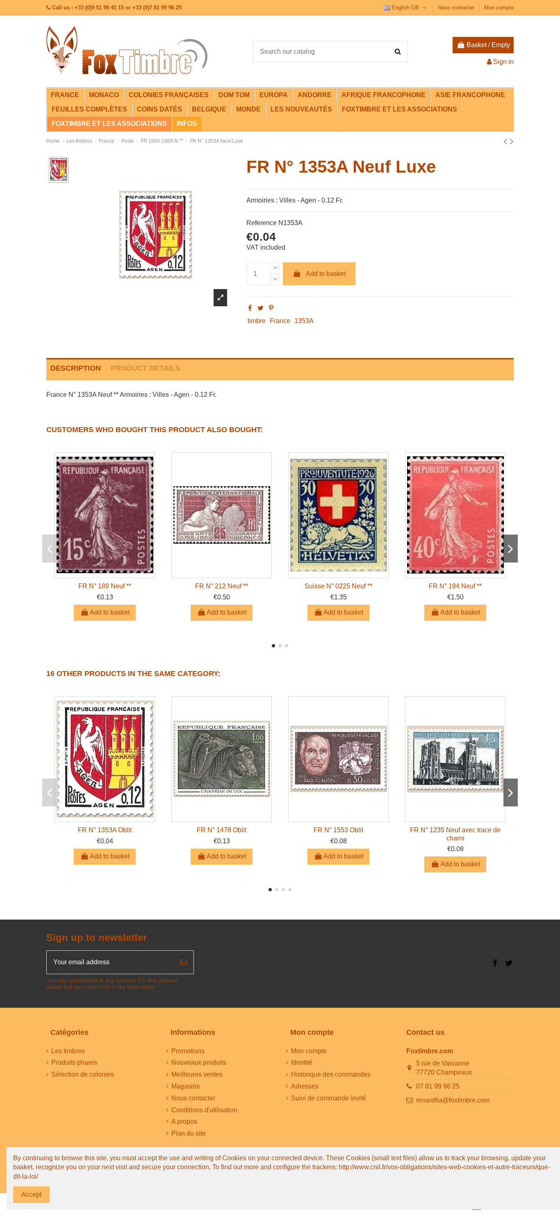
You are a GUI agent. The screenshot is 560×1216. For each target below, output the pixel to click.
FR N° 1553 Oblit (338, 830)
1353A (304, 320)
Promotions (188, 1050)
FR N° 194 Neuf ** (455, 586)
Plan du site (188, 1133)
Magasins (185, 1086)
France (280, 320)
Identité (301, 1062)
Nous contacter (457, 8)
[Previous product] (506, 141)
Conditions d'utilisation (204, 1110)
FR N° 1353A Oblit (105, 830)
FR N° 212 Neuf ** (221, 586)
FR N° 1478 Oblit (221, 830)
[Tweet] (260, 308)
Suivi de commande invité (328, 1098)
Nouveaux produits (198, 1062)
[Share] (250, 308)
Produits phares (74, 1062)
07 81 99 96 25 (438, 1086)
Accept (31, 1194)
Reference (261, 222)
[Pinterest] (271, 308)
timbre (257, 320)
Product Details (145, 368)
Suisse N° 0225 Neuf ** (338, 586)
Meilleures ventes (197, 1074)
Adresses (305, 1086)
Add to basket (326, 273)
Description (75, 368)
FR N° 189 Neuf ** (104, 586)
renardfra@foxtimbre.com (452, 1100)
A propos (184, 1121)
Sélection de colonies (82, 1074)
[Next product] (512, 141)
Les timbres (68, 1050)
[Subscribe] (183, 962)
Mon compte (499, 8)
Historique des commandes (331, 1074)
